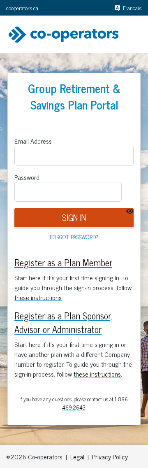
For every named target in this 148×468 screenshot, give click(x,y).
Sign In (74, 217)
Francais (132, 7)
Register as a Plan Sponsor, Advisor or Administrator (63, 322)
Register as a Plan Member (63, 262)
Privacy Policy (110, 456)
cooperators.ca (22, 7)
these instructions (38, 297)
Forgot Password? (74, 236)
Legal (77, 456)
